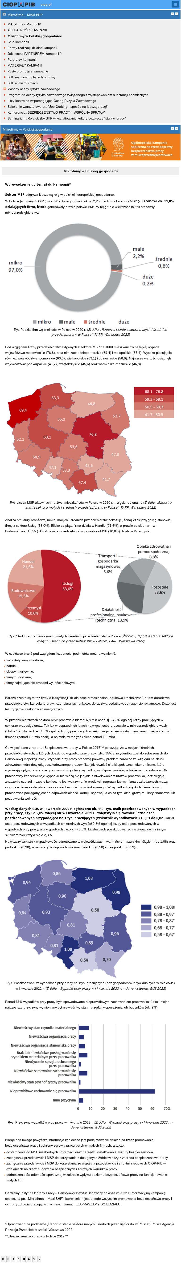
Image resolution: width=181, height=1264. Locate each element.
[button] (175, 4)
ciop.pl (46, 4)
